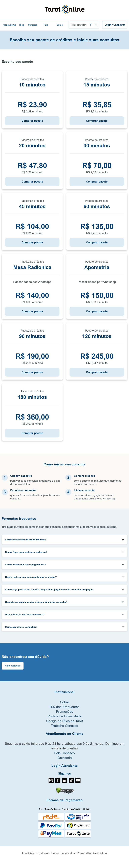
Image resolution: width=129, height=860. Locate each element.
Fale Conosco (46, 27)
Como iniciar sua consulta (64, 464)
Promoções (64, 711)
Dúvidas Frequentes (64, 706)
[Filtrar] (90, 24)
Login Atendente (64, 765)
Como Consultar (60, 27)
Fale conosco (12, 666)
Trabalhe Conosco (64, 725)
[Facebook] (57, 782)
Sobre (64, 702)
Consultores (9, 24)
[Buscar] (96, 24)
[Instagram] (51, 782)
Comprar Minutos (32, 27)
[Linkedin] (64, 782)
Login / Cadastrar (115, 25)
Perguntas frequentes (19, 518)
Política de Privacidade (64, 716)
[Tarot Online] (64, 9)
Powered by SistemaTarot (92, 853)
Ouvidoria (64, 757)
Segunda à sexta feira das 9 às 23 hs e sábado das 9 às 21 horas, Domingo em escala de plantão (64, 745)
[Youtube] (78, 782)
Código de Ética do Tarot (64, 721)
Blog (21, 24)
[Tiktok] (71, 782)
